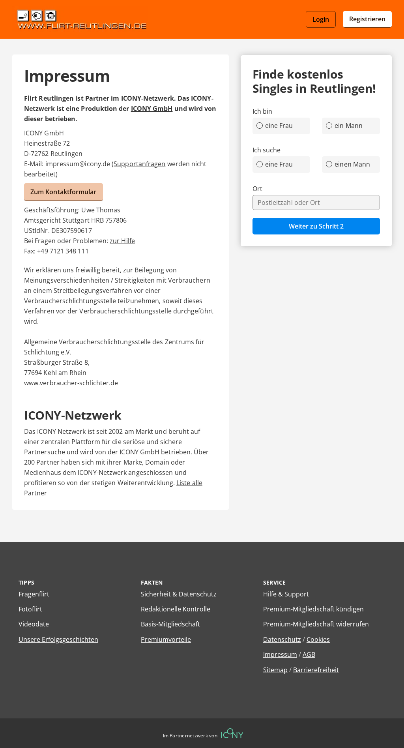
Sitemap (275, 670)
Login (320, 19)
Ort (257, 189)
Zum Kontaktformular (63, 191)
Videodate (34, 624)
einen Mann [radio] (352, 164)
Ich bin (262, 111)
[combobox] (316, 202)
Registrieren (367, 19)
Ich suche (266, 150)
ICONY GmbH (152, 108)
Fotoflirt (30, 609)
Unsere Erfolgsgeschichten (58, 639)
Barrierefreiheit (316, 670)
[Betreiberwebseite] (232, 733)
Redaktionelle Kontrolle (175, 609)
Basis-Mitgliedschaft (170, 624)
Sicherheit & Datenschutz (179, 594)
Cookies (318, 639)
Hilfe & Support (286, 594)
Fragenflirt (34, 594)
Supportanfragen (139, 163)
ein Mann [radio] (349, 125)
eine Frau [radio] (279, 125)
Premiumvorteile (166, 639)
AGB (309, 654)
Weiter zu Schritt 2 (316, 226)
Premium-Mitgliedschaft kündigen (313, 609)
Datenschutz (282, 639)
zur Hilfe (122, 240)
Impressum (280, 654)
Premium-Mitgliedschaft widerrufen (316, 624)
